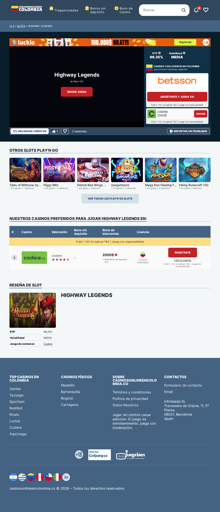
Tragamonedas (66, 10)
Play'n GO (78, 81)
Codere (48, 343)
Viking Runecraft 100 (193, 185)
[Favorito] (65, 131)
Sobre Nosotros (125, 405)
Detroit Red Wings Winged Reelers (101, 185)
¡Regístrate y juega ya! (177, 96)
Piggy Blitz (50, 185)
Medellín (68, 385)
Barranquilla (70, 392)
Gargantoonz (120, 185)
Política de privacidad (130, 398)
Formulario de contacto (183, 385)
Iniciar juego (76, 91)
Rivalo (14, 414)
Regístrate (183, 252)
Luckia (14, 421)
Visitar (200, 113)
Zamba (15, 389)
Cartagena (69, 404)
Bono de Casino (126, 10)
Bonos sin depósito (98, 10)
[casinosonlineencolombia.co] (26, 10)
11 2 (11, 26)
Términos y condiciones (132, 392)
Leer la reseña (182, 260)
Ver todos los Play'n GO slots (110, 198)
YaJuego (16, 395)
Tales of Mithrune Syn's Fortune (31, 185)
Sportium (16, 401)
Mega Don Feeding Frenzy (163, 185)
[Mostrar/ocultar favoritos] (206, 10)
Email (168, 392)
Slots (21, 26)
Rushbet (16, 408)
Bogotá (67, 398)
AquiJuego (18, 434)
